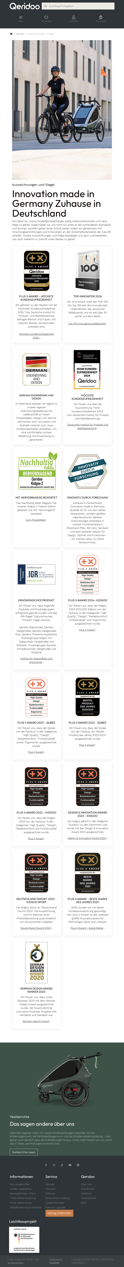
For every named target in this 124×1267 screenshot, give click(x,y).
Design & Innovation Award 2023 (87, 838)
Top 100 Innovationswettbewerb (87, 323)
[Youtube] (70, 1165)
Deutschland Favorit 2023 (35, 928)
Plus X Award (87, 629)
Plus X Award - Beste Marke (86, 928)
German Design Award (36, 1021)
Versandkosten (16, 1262)
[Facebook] (46, 1165)
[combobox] (78, 6)
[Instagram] (54, 1165)
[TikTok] (62, 1165)
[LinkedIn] (78, 1165)
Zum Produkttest (36, 519)
